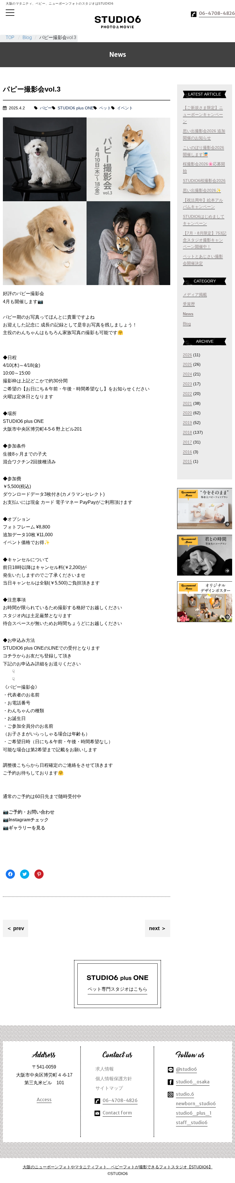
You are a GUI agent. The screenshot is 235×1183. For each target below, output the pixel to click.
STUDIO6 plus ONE (75, 108)
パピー (46, 108)
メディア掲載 (195, 294)
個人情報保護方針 (113, 1078)
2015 (187, 461)
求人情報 (104, 1069)
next (154, 928)
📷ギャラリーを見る (24, 827)
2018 (187, 432)
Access (44, 1099)
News (188, 313)
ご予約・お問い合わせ (31, 812)
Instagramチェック (29, 819)
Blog (27, 37)
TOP (10, 37)
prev (18, 928)
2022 (187, 393)
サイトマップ (109, 1088)
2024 (187, 374)
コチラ (10, 655)
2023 (187, 384)
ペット (105, 108)
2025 (187, 364)
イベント (125, 108)
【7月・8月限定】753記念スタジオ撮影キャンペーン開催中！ (204, 240)
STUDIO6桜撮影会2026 (204, 180)
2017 (187, 442)
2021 (187, 403)
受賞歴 (189, 304)
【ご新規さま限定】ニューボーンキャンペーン (203, 114)
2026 (187, 355)
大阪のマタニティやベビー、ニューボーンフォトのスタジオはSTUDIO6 (117, 22)
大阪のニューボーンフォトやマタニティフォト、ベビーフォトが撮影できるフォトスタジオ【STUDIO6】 (118, 1167)
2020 (187, 413)
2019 (187, 422)
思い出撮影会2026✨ (202, 190)
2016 (187, 452)
